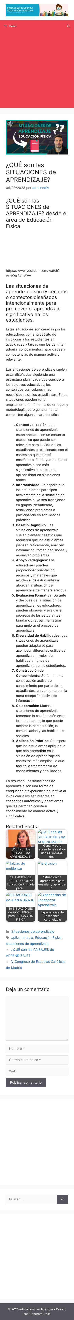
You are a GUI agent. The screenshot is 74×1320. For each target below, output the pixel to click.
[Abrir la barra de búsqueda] (68, 26)
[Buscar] (62, 1199)
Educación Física (48, 938)
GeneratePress (40, 1314)
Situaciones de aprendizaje (32, 931)
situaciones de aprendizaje (27, 944)
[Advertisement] (37, 71)
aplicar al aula (22, 938)
